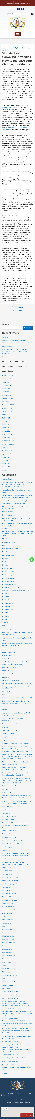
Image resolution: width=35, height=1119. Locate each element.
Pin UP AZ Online (8, 939)
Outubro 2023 (7, 408)
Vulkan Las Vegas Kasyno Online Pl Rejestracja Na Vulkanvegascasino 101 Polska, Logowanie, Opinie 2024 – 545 (15, 1003)
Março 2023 (6, 431)
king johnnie (6, 792)
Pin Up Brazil (6, 946)
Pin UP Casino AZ (8, 952)
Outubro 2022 (7, 447)
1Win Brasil (6, 539)
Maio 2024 (6, 388)
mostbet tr (6, 887)
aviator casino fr (8, 655)
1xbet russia (6, 616)
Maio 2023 (6, 424)
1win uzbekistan (8, 555)
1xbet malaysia (7, 609)
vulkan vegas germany (10, 1061)
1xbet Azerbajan (8, 571)
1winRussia (6, 558)
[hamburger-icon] (18, 34)
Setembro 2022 (7, 450)
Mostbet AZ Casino (9, 816)
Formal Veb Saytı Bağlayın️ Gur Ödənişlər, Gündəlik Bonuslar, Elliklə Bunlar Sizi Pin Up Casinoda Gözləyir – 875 (17, 780)
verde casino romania (10, 998)
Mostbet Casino (7, 834)
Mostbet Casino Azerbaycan (12, 840)
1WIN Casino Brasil (8, 542)
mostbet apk (6, 810)
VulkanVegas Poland (9, 1064)
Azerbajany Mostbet (9, 667)
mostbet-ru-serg (8, 903)
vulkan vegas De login (10, 1055)
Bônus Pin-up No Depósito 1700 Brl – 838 (17, 698)
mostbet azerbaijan (9, 830)
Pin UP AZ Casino (8, 936)
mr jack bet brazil (8, 910)
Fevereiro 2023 (7, 434)
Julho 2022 (6, 457)
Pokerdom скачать (9, 357)
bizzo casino (6, 691)
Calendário (6, 337)
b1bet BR (5, 670)
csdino (4, 740)
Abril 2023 (6, 428)
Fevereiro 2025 (7, 375)
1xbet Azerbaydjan (8, 575)
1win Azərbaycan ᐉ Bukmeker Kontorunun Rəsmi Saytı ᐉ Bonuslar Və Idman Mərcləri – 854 (17, 533)
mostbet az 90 (7, 813)
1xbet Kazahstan (8, 603)
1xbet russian (6, 619)
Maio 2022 (6, 463)
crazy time (6, 737)
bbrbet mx (6, 677)
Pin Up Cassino (7, 959)
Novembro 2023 (8, 405)
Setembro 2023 (7, 411)
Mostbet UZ (6, 890)
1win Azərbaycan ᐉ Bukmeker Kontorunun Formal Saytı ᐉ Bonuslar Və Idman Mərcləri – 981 (17, 526)
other (4, 916)
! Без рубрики (7, 479)
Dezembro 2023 (8, 401)
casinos (5, 727)
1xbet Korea (6, 606)
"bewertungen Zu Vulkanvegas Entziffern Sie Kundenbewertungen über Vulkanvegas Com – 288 (17, 484)
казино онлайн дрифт (10, 107)
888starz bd (6, 626)
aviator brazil (7, 649)
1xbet (4, 562)
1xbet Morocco (7, 613)
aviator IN (5, 658)
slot (3, 978)
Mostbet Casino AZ (9, 837)
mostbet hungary (8, 859)
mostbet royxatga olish (10, 884)
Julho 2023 (6, 418)
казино (5, 1073)
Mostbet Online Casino (10, 877)
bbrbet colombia (8, 674)
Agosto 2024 (6, 382)
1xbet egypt (6, 593)
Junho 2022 (6, 460)
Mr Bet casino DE (8, 907)
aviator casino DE (8, 652)
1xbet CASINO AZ (8, 578)
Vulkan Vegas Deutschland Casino (14, 1058)
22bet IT (5, 623)
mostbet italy (7, 867)
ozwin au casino (8, 920)
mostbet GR (6, 850)
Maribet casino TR (8, 806)
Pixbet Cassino (7, 972)
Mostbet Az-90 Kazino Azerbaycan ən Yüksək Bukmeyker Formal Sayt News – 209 (16, 825)
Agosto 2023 (6, 414)
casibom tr (6, 706)
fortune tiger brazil (9, 786)
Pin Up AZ (5, 933)
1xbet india (6, 600)
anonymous (6, 629)
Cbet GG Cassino (8, 734)
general (5, 789)
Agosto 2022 (6, 454)
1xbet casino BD (8, 581)
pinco (4, 965)
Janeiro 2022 (6, 467)
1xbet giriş (5, 596)
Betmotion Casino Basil (10, 680)
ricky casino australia (9, 975)
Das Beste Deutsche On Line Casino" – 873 (17, 743)
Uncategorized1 (8, 988)
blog (4, 694)
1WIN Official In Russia (10, 549)
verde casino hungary (10, 991)
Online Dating (7, 913)
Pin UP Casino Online (9, 956)
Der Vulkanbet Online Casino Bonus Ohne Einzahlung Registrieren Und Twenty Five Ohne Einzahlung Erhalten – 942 (17, 757)
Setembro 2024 (7, 379)
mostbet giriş (7, 847)
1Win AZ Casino (7, 512)
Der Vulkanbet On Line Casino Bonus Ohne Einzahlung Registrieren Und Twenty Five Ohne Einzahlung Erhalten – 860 (17, 749)
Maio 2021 (5, 470)
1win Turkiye (6, 552)
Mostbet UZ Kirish (8, 897)
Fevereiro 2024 (7, 398)
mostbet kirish (7, 871)
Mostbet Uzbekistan (9, 900)
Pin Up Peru (6, 962)
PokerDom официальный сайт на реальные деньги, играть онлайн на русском (15, 351)
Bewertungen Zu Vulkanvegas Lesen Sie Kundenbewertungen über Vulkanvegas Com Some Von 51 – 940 (16, 686)
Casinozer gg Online (9, 730)
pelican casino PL (8, 929)
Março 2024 (6, 395)
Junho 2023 (6, 421)
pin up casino (7, 949)
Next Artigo (17, 310)
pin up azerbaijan (8, 942)
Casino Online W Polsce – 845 (12, 724)
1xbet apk (5, 565)
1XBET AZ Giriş (7, 568)
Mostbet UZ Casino (9, 893)
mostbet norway (8, 874)
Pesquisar (5, 324)
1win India (5, 545)
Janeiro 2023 (6, 437)
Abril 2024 (6, 392)
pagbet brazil (7, 923)
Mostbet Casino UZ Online (11, 843)
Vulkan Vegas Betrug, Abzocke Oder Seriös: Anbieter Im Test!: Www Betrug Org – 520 (16, 1031)
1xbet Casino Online (9, 584)
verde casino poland (9, 995)
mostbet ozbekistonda (10, 880)
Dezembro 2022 (8, 441)
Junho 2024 (6, 385)
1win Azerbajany (8, 515)
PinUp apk (6, 969)
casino (4, 710)
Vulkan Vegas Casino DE (10, 1041)
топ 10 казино (7, 346)
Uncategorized (8, 48)
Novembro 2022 (8, 444)
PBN (4, 926)
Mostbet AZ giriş (8, 819)
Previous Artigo (17, 307)
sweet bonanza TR (8, 982)
